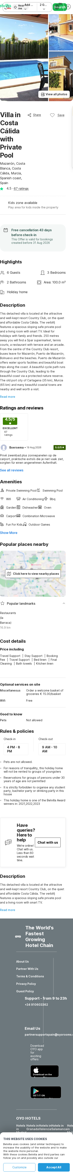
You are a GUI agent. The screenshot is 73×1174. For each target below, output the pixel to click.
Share (37, 115)
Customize (19, 1167)
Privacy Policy (26, 983)
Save (61, 115)
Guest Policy (25, 991)
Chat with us (48, 842)
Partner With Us (27, 968)
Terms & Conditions (30, 976)
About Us (22, 961)
